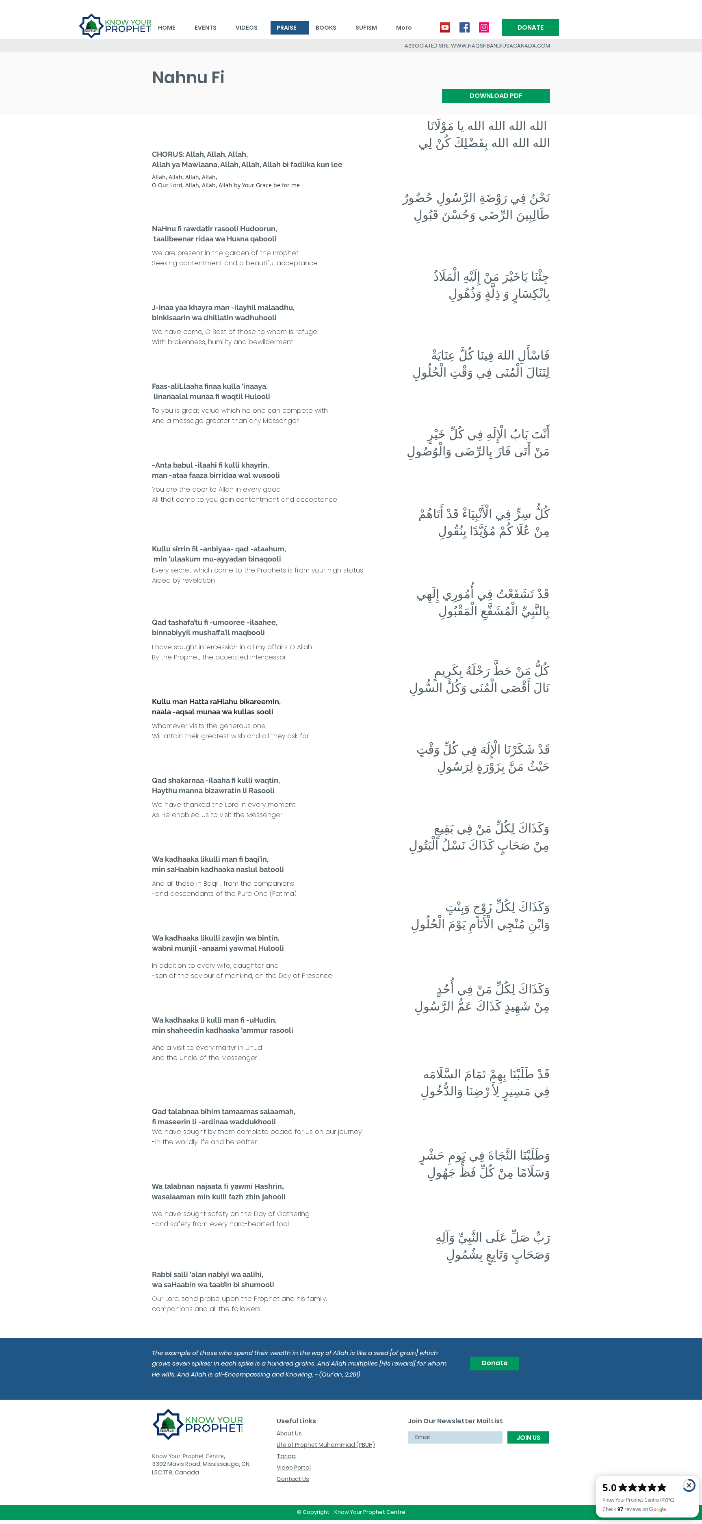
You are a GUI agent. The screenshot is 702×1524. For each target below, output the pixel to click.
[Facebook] (464, 27)
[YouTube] (445, 27)
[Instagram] (484, 27)
